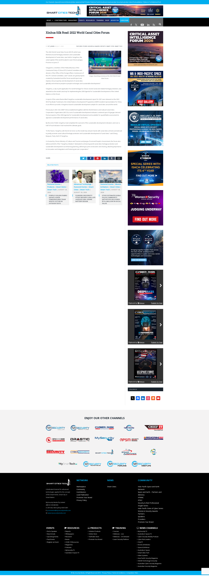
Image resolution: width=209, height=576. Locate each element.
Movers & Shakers (94, 46)
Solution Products (94, 531)
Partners (141, 514)
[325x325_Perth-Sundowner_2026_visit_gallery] (145, 106)
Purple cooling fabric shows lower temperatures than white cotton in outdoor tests (58, 199)
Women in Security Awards (148, 511)
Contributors (61, 20)
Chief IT (83, 2)
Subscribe (124, 20)
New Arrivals (51, 534)
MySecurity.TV (70, 550)
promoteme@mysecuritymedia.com (59, 510)
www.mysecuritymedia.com (57, 513)
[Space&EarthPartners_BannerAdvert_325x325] (161, 265)
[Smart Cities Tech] (64, 11)
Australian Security (116, 2)
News (49, 20)
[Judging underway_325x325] (145, 225)
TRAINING (100, 20)
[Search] (160, 24)
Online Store (93, 534)
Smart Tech (118, 46)
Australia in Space (144, 550)
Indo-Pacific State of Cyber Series (150, 508)
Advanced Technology (82, 184)
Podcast (135, 2)
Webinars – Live (118, 534)
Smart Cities (110, 46)
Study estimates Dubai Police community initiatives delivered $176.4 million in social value (111, 199)
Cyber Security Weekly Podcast (148, 537)
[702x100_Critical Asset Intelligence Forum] (125, 16)
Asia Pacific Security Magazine (148, 558)
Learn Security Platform (121, 539)
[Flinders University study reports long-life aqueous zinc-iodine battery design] (84, 177)
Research (68, 537)
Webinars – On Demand (121, 537)
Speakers (141, 516)
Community (81, 489)
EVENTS (50, 528)
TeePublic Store (94, 537)
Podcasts (68, 547)
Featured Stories (81, 46)
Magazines (72, 20)
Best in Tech (148, 2)
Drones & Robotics (65, 2)
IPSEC (140, 500)
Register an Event (53, 542)
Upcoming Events (52, 537)
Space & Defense (143, 547)
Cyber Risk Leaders (144, 539)
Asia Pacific (96, 2)
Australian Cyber (127, 2)
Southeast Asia (105, 2)
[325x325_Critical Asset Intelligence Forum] (145, 66)
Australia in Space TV (72, 553)
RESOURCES (90, 20)
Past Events (51, 539)
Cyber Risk (89, 2)
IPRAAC (141, 497)
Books (67, 539)
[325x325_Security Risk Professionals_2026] (145, 145)
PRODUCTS (96, 528)
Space (57, 2)
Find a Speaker (52, 531)
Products (50, 187)
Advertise (115, 20)
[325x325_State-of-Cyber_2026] (145, 185)
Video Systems (76, 2)
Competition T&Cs (132, 573)
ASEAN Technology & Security (147, 561)
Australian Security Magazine (147, 566)
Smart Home (61, 187)
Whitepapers (69, 534)
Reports (103, 46)
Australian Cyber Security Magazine (149, 563)
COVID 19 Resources (72, 542)
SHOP (107, 20)
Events (81, 20)
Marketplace (81, 486)
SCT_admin (51, 46)
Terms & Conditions (118, 573)
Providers (141, 519)
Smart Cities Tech (143, 553)
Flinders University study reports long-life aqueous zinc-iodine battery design (85, 198)
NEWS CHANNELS (148, 528)
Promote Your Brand (84, 497)
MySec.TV (141, 2)
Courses (116, 531)
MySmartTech (157, 2)
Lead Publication (83, 495)
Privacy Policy (82, 500)
